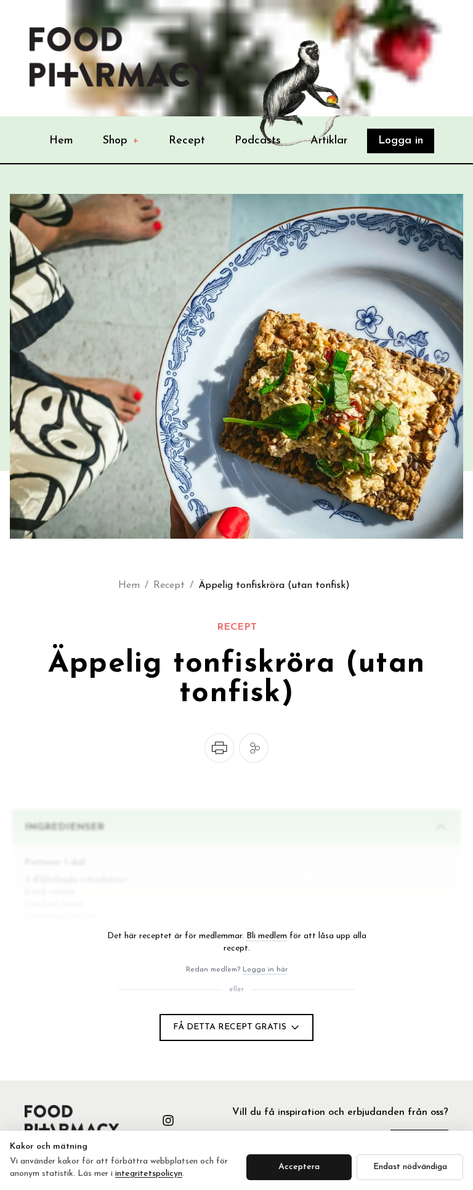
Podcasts (258, 141)
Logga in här (265, 969)
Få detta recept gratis (229, 1027)
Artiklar (328, 141)
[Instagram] (168, 1120)
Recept (187, 141)
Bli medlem (266, 936)
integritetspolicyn (148, 1173)
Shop (121, 141)
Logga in (400, 141)
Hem (61, 141)
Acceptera (299, 1167)
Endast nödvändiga (410, 1167)
